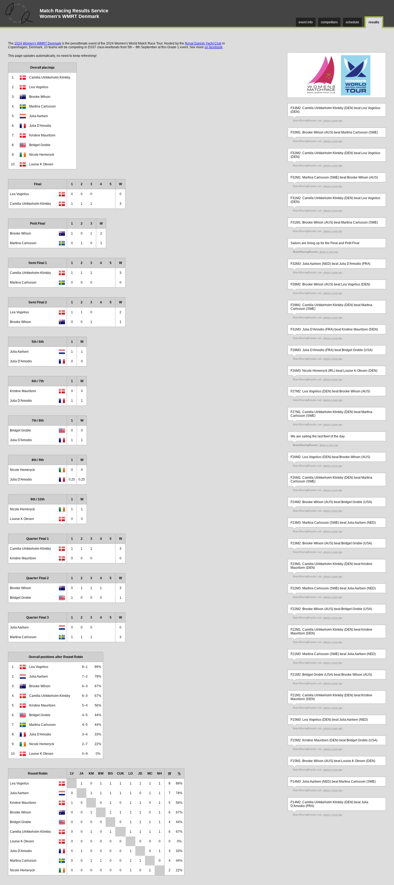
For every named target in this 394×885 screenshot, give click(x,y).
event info (306, 22)
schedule (352, 22)
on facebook (213, 47)
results (374, 22)
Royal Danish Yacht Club (203, 43)
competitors (329, 22)
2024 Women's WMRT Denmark (37, 43)
